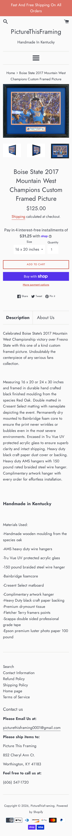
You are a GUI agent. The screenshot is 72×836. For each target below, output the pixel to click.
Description (18, 317)
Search (8, 666)
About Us (45, 317)
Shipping (18, 216)
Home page (12, 691)
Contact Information (19, 672)
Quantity (53, 242)
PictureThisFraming (36, 31)
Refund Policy (14, 678)
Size (29, 242)
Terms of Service (16, 697)
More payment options (36, 285)
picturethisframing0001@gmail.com (32, 727)
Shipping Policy (15, 685)
